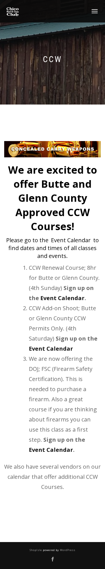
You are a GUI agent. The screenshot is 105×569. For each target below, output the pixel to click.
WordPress (67, 550)
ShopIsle (36, 550)
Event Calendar (71, 240)
